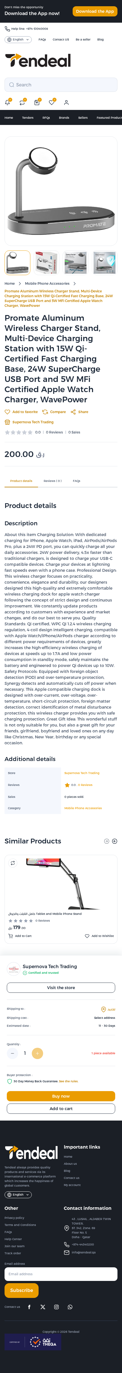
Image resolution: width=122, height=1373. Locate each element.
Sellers (83, 118)
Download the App (95, 11)
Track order (13, 1253)
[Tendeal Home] (38, 60)
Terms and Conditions (20, 1225)
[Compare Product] (12, 863)
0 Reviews (42, 921)
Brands (64, 118)
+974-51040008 (37, 29)
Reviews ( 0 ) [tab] (53, 481)
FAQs (8, 1232)
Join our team (14, 1246)
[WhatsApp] (70, 1307)
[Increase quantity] (37, 1053)
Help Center (13, 1239)
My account (72, 1185)
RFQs (46, 118)
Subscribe (21, 1290)
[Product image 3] (76, 262)
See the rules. (68, 1081)
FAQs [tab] (76, 481)
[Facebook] (29, 1307)
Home (9, 118)
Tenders (27, 118)
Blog (67, 1171)
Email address (15, 1264)
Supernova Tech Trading (33, 422)
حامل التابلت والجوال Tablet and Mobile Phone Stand (45, 914)
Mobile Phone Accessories (47, 283)
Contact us (71, 1178)
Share (83, 412)
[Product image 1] (17, 262)
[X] (42, 1307)
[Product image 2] (47, 262)
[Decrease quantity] (12, 1053)
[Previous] (107, 841)
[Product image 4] (105, 262)
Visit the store (61, 987)
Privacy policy (14, 1218)
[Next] (114, 841)
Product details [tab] (21, 481)
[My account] (66, 102)
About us (70, 1164)
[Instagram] (56, 1307)
